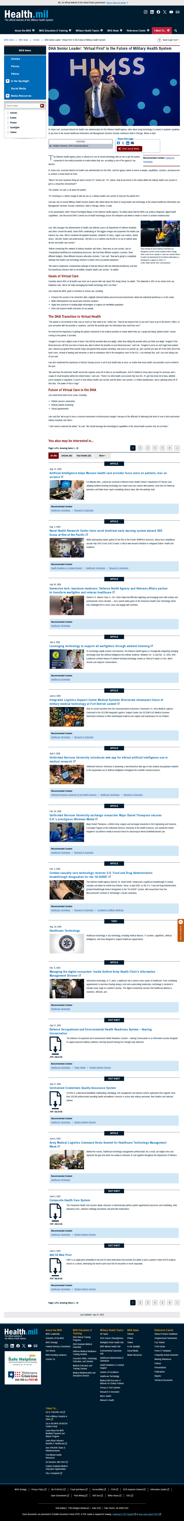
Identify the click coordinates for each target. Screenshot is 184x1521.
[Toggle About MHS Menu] (33, 30)
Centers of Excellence (109, 1372)
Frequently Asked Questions (166, 1355)
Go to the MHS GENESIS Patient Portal (56, 1425)
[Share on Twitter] (123, 143)
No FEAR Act (57, 1489)
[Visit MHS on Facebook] (158, 12)
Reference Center (136, 30)
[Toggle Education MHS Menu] (70, 30)
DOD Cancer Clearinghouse (111, 1338)
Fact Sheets (159, 1342)
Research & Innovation (83, 510)
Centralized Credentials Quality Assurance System (83, 1088)
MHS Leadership (53, 1334)
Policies (157, 1363)
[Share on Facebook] (118, 143)
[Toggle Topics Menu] (102, 30)
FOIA (113, 1489)
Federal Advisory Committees (58, 1346)
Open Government (58, 1495)
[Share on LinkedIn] (127, 143)
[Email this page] (132, 143)
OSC (128, 1495)
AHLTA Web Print (61, 1255)
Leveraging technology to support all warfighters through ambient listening (100, 646)
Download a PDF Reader (122, 1514)
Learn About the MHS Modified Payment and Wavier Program (55, 1433)
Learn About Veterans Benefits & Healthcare (55, 1442)
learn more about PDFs (148, 1514)
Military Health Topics (87, 30)
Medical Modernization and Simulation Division (84, 1374)
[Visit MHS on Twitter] (165, 12)
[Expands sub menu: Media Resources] (7, 96)
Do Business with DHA (55, 1462)
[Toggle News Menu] (121, 30)
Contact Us (50, 1359)
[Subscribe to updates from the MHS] (177, 12)
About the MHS (23, 30)
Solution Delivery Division (100, 1067)
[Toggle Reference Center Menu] (148, 30)
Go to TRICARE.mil (54, 1412)
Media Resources (21, 95)
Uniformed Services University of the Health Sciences (74, 794)
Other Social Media (130, 148)
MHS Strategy (52, 1342)
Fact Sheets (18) (84, 455)
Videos (15, 73)
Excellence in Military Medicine (110, 910)
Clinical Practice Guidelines (166, 1334)
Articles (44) (66, 455)
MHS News (113, 30)
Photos (15, 66)
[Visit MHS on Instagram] (145, 12)
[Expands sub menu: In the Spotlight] (7, 81)
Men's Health (105, 1396)
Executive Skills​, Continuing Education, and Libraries (85, 1360)
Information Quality (158, 1489)
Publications (159, 1371)
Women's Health (107, 1400)
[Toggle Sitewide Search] (175, 30)
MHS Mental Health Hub (110, 1346)
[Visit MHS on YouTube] (171, 12)
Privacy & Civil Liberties (110, 1387)
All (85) (53, 455)
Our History (50, 1350)
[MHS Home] (23, 1339)
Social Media (18, 88)
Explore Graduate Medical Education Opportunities (56, 1468)
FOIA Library (159, 1346)
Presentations (160, 1367)
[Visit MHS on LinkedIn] (152, 12)
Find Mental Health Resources (54, 1456)
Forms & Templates (162, 1350)
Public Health (80, 1067)
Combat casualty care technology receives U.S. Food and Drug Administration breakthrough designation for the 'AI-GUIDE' (101, 875)
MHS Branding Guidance (56, 1355)
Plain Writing (79, 1495)
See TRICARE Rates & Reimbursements (55, 1449)
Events (13, 118)
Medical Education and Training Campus (82, 1367)
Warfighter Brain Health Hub (111, 1342)
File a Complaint (52, 1473)
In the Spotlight (20, 81)
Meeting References (162, 1359)
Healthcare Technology (61, 510)
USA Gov (96, 1495)
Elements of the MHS (55, 1338)
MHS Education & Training (53, 30)
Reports (157, 1376)
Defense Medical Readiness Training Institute (84, 1353)
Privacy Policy (37, 1489)
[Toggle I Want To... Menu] (168, 30)
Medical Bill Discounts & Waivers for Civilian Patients (112, 1382)
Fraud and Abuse (77, 1489)
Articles (15, 59)
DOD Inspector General (133, 1489)
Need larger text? (170, 40)
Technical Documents (163, 1380)
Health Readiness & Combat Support (67, 568)
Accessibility (97, 1489)
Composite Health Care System (70, 1200)
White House (113, 1495)
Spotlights (14, 127)
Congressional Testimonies (165, 1338)
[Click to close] (181, 922)
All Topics (104, 1334)
